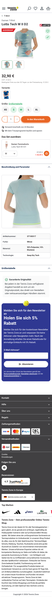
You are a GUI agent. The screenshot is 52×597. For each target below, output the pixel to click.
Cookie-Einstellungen (4, 455)
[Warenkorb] (48, 8)
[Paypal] (25, 431)
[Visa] (6, 431)
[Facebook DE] (4, 467)
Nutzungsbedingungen (12, 374)
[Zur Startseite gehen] (12, 9)
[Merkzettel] (35, 8)
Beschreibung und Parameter (16, 167)
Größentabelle (8, 268)
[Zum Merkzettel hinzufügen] (47, 31)
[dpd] (6, 447)
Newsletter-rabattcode (29, 374)
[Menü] (4, 8)
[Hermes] (25, 447)
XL (37, 110)
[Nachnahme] (35, 431)
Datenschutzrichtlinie (11, 376)
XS (6, 110)
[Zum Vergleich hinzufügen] (47, 37)
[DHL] (15, 447)
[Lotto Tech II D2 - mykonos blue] (6, 95)
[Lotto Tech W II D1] (6, 145)
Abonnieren (27, 364)
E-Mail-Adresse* (11, 350)
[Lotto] (45, 25)
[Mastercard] (15, 431)
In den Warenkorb (35, 119)
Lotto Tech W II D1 (18, 147)
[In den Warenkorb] (46, 153)
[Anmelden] (42, 8)
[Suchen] (29, 8)
